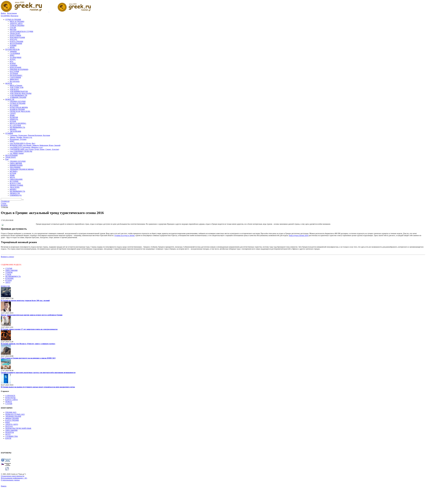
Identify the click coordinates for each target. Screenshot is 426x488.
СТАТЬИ (8, 268)
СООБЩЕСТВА (11, 436)
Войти (3, 13)
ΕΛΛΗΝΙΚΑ (5, 16)
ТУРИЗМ (8, 272)
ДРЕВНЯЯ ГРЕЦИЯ (13, 416)
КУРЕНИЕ (9, 278)
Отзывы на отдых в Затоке (124, 235)
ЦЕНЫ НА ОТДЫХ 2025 (15, 414)
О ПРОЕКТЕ (10, 396)
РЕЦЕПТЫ (9, 432)
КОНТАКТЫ (10, 398)
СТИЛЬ (8, 274)
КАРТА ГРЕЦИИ (12, 420)
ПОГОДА (9, 426)
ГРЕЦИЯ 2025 (10, 412)
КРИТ (7, 422)
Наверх (3, 486)
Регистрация (12, 13)
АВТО (7, 282)
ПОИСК (8, 402)
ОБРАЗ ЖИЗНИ (11, 270)
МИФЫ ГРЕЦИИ (12, 418)
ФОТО (8, 434)
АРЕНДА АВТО (11, 424)
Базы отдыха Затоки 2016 (298, 235)
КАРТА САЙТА (11, 400)
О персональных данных (10, 480)
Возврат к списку (7, 257)
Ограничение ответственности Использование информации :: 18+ (14, 477)
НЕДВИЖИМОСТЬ (13, 276)
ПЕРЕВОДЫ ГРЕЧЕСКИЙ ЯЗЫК (18, 428)
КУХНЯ (8, 280)
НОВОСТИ (5, 286)
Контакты (14, 16)
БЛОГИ (8, 438)
